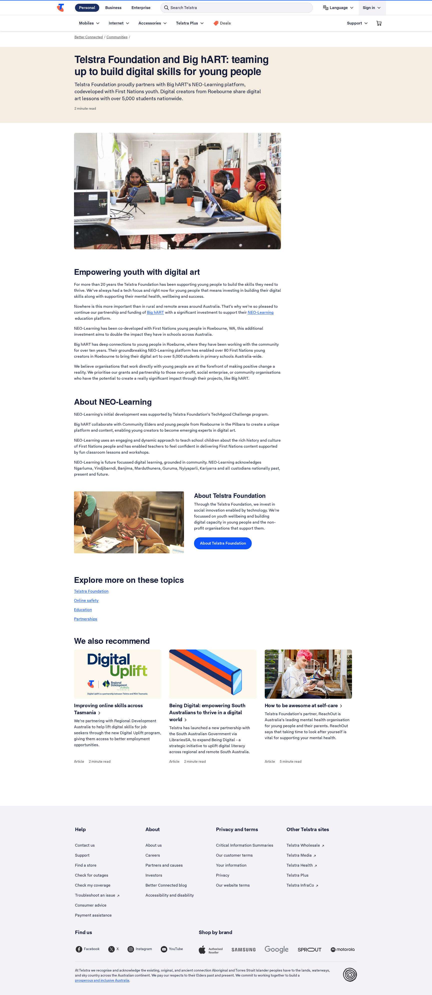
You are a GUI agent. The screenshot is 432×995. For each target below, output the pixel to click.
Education (83, 609)
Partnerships (85, 619)
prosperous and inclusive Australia (102, 980)
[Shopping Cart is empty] (379, 23)
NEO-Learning (261, 312)
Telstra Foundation (91, 591)
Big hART (155, 312)
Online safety (86, 600)
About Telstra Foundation (223, 543)
